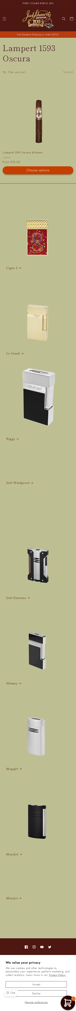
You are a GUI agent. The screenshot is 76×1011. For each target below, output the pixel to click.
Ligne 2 (11, 268)
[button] (4, 19)
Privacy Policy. (57, 975)
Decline (36, 993)
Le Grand (13, 353)
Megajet (12, 769)
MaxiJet (12, 854)
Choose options (38, 170)
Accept (36, 984)
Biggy (10, 439)
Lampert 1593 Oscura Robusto (23, 152)
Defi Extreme (16, 598)
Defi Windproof (18, 483)
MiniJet (12, 898)
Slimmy (12, 683)
